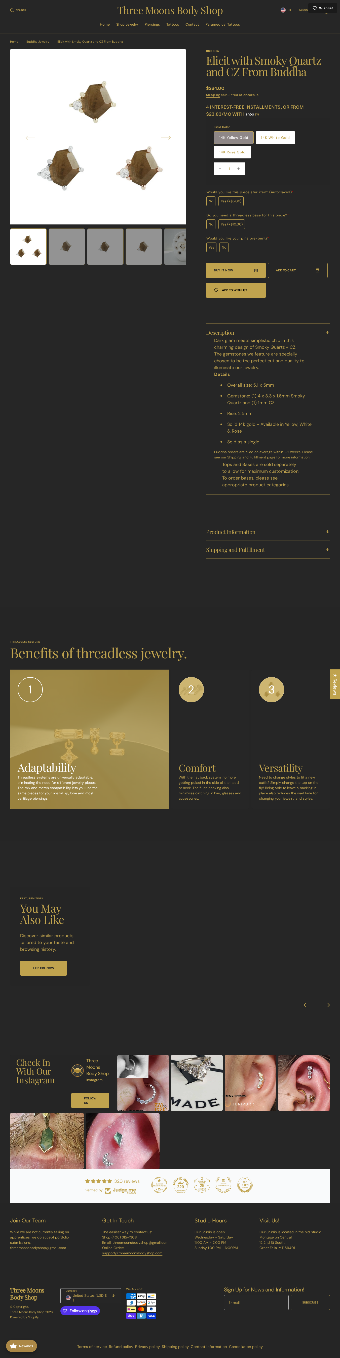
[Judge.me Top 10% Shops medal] (245, 1185)
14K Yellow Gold (233, 137)
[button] (18, 10)
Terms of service (92, 1346)
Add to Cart (286, 270)
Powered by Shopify (24, 1317)
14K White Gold (275, 137)
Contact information (209, 1346)
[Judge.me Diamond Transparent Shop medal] (159, 1185)
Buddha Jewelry (37, 42)
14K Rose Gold (232, 152)
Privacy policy (147, 1346)
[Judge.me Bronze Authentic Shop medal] (223, 1185)
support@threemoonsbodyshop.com (132, 1253)
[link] (77, 1070)
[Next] (325, 1005)
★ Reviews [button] (335, 684)
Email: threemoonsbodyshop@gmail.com (135, 1242)
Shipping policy (175, 1346)
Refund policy (121, 1346)
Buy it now (223, 270)
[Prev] (309, 1005)
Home (14, 42)
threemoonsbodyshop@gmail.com (38, 1248)
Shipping (213, 95)
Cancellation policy (246, 1346)
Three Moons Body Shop (27, 1312)
